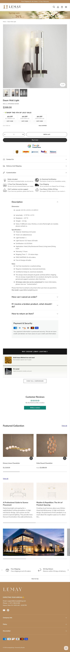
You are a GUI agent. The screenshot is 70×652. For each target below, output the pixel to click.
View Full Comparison (35, 381)
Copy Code (10, 121)
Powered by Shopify (20, 647)
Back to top (35, 579)
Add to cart (46, 134)
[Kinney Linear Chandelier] (18, 445)
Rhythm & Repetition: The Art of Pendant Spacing (49, 503)
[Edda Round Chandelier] (51, 445)
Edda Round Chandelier (44, 463)
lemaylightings (10, 647)
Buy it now (35, 140)
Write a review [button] (35, 408)
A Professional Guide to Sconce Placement (15, 503)
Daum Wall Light (12, 21)
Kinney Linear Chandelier (11, 463)
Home (4, 21)
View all (64, 426)
